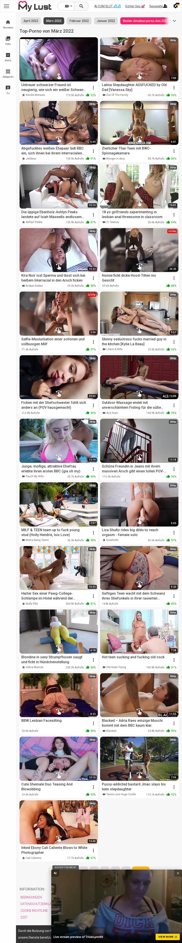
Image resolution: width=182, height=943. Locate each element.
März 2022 (53, 21)
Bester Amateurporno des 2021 (145, 21)
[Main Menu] (6, 6)
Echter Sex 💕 (135, 6)
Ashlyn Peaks (34, 222)
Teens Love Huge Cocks (121, 794)
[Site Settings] (175, 6)
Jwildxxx (31, 158)
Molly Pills (32, 603)
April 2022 (31, 21)
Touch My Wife (35, 476)
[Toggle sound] (55, 873)
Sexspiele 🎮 (158, 6)
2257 (24, 917)
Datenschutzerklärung (40, 904)
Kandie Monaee (35, 95)
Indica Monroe (34, 667)
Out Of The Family (117, 95)
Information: (32, 889)
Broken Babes (34, 285)
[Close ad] (178, 873)
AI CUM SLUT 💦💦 (107, 6)
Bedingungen (31, 897)
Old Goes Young (116, 667)
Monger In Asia (115, 158)
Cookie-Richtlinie (34, 910)
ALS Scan (112, 412)
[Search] (81, 6)
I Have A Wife (114, 349)
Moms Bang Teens (37, 540)
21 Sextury (112, 222)
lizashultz (112, 540)
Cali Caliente (33, 858)
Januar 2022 (106, 21)
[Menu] (164, 6)
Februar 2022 (79, 21)
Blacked (111, 730)
